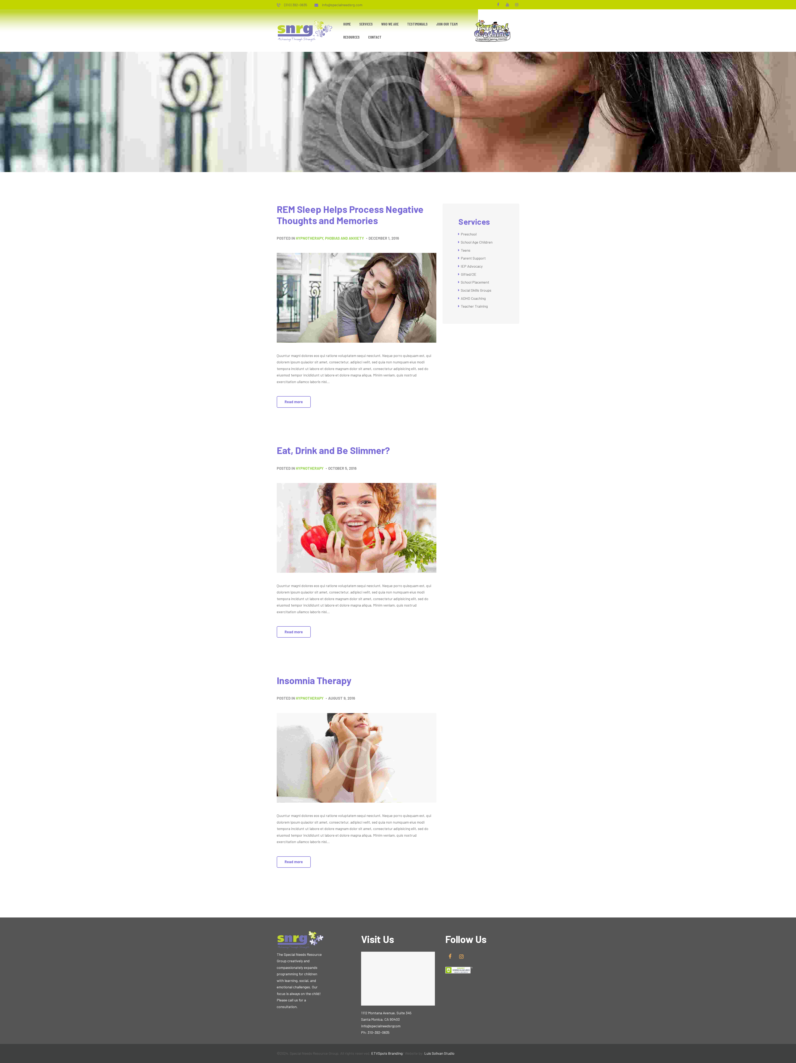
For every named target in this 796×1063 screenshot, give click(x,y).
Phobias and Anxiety (344, 238)
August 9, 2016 (341, 698)
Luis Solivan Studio (439, 1053)
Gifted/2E (468, 274)
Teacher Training (474, 306)
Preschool (469, 234)
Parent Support (473, 258)
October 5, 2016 (342, 468)
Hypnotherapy (309, 238)
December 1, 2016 (384, 238)
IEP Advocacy (472, 266)
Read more (294, 401)
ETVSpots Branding (387, 1053)
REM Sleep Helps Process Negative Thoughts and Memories (350, 215)
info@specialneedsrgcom (380, 1026)
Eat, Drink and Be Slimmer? (333, 450)
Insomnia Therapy (314, 680)
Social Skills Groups (476, 290)
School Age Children (477, 242)
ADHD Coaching (473, 298)
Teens (465, 250)
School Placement (475, 282)
